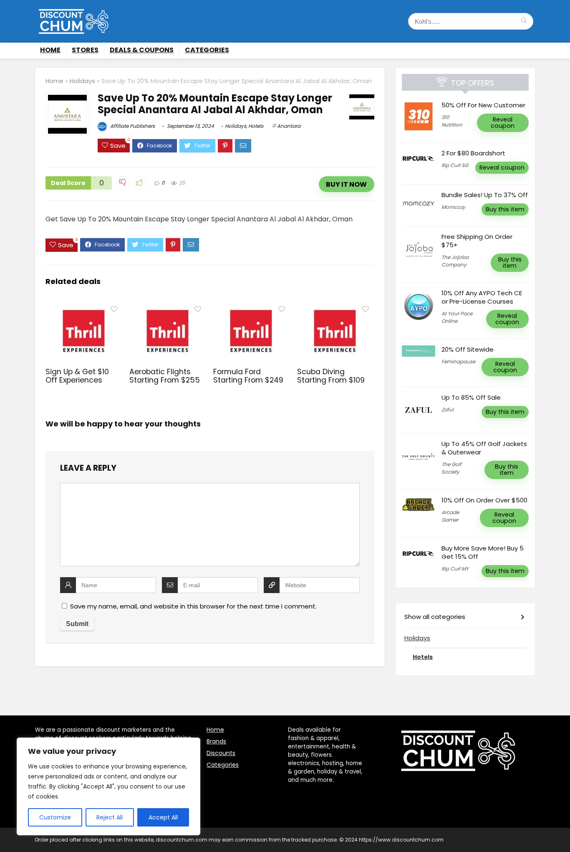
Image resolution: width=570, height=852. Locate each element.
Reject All (109, 817)
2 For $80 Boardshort (473, 153)
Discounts (221, 753)
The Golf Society (451, 468)
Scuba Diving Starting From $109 (331, 376)
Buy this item (505, 209)
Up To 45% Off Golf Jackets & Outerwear (484, 447)
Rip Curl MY (455, 568)
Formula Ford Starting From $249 (248, 376)
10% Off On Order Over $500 (484, 500)
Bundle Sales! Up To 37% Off (484, 194)
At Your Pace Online (456, 317)
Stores (85, 50)
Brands (216, 741)
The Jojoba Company (455, 261)
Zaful (447, 409)
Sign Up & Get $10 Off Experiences (77, 376)
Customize (55, 817)
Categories (207, 50)
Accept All (163, 817)
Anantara (288, 125)
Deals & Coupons (142, 50)
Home (50, 50)
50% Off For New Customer (483, 105)
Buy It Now (346, 184)
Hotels (255, 125)
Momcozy (453, 206)
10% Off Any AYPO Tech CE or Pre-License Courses (481, 297)
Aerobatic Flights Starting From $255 (164, 376)
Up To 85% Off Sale (471, 397)
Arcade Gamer (450, 516)
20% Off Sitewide (467, 349)
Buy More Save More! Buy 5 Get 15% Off (482, 552)
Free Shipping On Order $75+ (476, 240)
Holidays (82, 81)
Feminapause (458, 361)
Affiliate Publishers (132, 125)
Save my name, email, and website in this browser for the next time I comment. (193, 606)
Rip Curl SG (454, 165)
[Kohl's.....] (524, 21)
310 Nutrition (451, 121)
